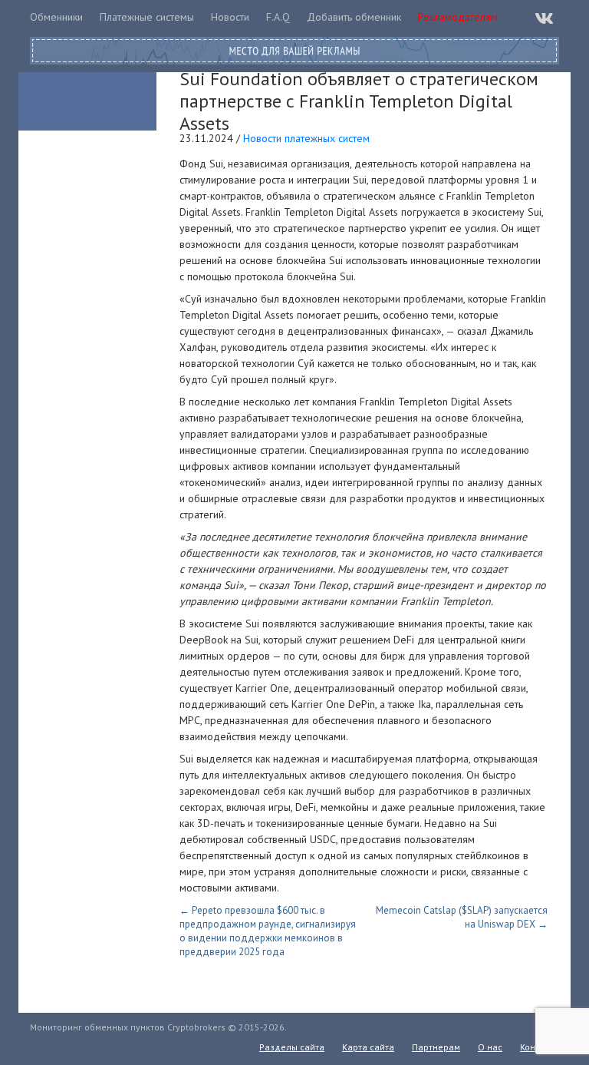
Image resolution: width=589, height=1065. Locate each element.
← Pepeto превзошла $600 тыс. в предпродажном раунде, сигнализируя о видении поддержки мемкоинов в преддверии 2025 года (267, 931)
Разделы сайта (291, 1047)
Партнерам (436, 1047)
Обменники (56, 17)
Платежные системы (147, 17)
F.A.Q (278, 17)
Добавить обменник (354, 17)
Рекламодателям (458, 17)
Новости (230, 17)
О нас (490, 1047)
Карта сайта (368, 1047)
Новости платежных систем (306, 138)
